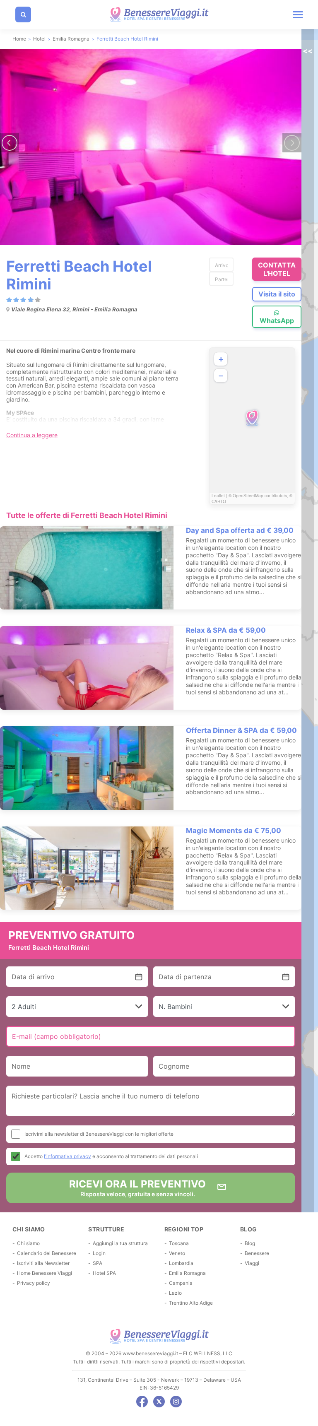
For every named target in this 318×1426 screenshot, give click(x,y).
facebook (142, 1401)
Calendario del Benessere (46, 1253)
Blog (250, 1243)
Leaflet (218, 496)
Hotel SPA (104, 1273)
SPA (97, 1263)
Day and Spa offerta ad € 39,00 (240, 530)
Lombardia (181, 1263)
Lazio (175, 1293)
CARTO (219, 501)
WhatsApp (277, 320)
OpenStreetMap (248, 496)
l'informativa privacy (67, 1156)
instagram (176, 1401)
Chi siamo (28, 1243)
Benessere (257, 1253)
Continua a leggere (32, 434)
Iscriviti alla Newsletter (43, 1263)
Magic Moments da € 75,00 (233, 830)
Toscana (179, 1243)
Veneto (177, 1253)
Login (99, 1253)
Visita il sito (276, 294)
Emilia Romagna (187, 1273)
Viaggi (252, 1263)
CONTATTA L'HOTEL (277, 269)
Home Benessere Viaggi (44, 1273)
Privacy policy (33, 1283)
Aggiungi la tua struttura (120, 1243)
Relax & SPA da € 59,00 (226, 630)
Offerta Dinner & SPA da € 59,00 (241, 730)
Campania (181, 1283)
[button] (252, 418)
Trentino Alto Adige (191, 1303)
